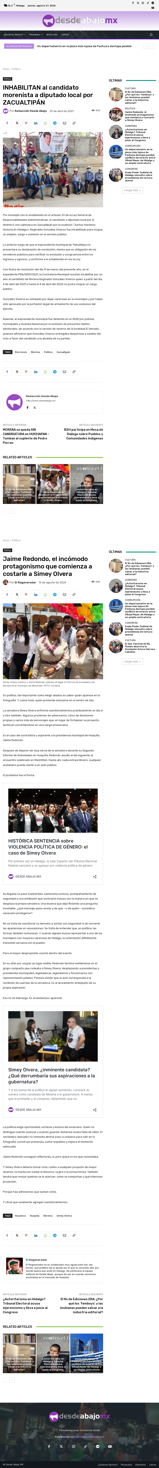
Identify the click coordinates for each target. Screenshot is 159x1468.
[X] (16, 123)
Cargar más (131, 190)
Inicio (6, 69)
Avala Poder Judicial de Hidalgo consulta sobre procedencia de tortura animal (138, 176)
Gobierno (86, 486)
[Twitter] (137, 3)
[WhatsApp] (45, 123)
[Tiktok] (147, 3)
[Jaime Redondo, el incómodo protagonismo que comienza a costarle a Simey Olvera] (52, 484)
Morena (35, 352)
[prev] (145, 46)
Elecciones (21, 352)
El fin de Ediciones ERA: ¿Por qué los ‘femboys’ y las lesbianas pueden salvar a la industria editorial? (19, 495)
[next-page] (12, 510)
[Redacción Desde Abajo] (6, 111)
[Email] (64, 123)
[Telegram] (152, 3)
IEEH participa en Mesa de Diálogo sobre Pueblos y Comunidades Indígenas (83, 434)
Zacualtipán (63, 352)
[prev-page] (5, 510)
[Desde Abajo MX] (80, 20)
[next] (152, 46)
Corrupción (132, 146)
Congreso (131, 169)
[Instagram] (142, 3)
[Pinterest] (26, 123)
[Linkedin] (35, 123)
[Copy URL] (74, 123)
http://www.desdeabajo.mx (40, 401)
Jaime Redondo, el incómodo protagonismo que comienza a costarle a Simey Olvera (53, 496)
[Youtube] (152, 8)
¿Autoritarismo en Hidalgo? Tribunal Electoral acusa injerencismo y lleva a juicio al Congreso (86, 495)
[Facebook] (132, 3)
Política (16, 69)
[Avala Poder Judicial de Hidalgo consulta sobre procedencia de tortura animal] (116, 175)
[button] (151, 34)
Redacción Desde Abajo (31, 111)
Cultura (18, 486)
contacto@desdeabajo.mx (87, 1436)
